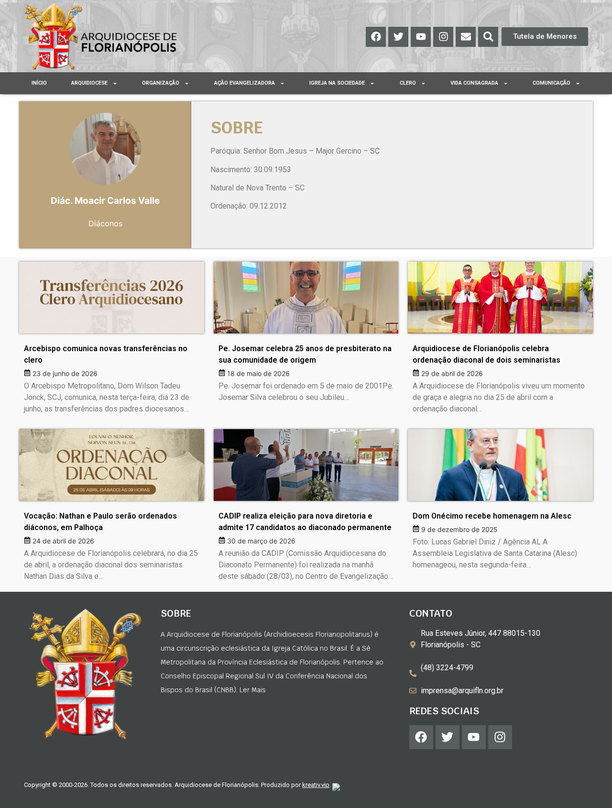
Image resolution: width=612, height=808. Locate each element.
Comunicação (551, 83)
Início (39, 83)
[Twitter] (398, 37)
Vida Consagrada (474, 83)
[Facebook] (376, 37)
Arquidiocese (89, 83)
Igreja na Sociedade (337, 83)
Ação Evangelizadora (244, 83)
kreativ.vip (315, 784)
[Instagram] (443, 37)
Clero (408, 83)
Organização (160, 83)
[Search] (488, 37)
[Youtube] (421, 37)
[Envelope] (466, 37)
